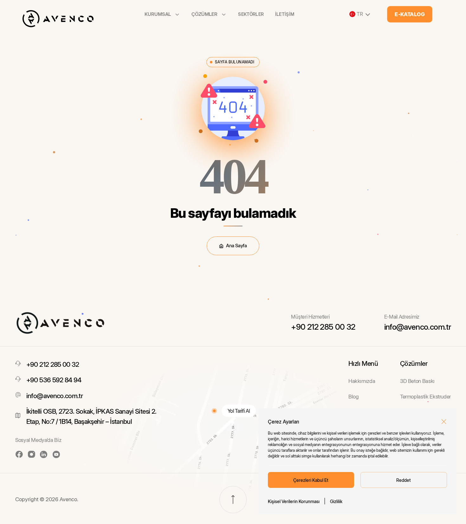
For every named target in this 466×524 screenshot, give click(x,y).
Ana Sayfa (236, 246)
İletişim (284, 14)
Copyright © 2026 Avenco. (46, 499)
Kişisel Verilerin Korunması (294, 501)
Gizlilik (336, 501)
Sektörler (251, 14)
